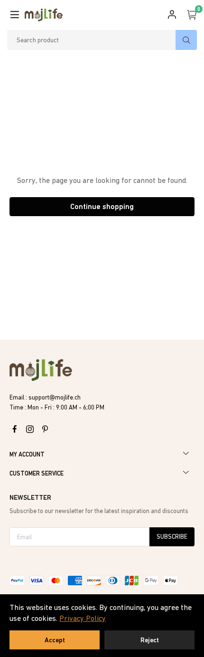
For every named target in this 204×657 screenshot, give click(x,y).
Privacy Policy (82, 618)
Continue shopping (102, 206)
